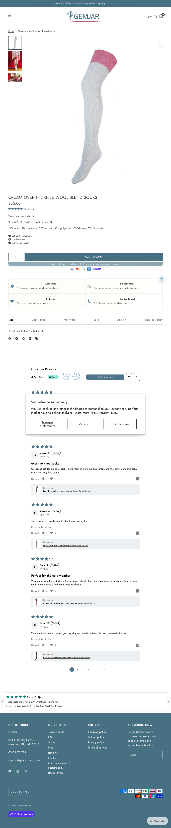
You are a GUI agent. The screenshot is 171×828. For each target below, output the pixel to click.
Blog (50, 747)
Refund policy (96, 737)
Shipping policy (97, 732)
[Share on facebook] (138, 479)
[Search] (155, 16)
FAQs (51, 737)
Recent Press (55, 773)
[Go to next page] (105, 669)
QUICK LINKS (57, 725)
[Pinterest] (24, 339)
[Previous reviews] (3, 701)
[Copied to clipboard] (37, 339)
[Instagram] (20, 771)
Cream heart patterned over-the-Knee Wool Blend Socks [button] (69, 603)
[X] (17, 339)
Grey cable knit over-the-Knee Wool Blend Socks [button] (65, 545)
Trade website (56, 732)
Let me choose (120, 424)
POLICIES (94, 725)
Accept (83, 424)
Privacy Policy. (108, 412)
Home (11, 31)
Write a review (105, 377)
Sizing (51, 742)
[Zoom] (162, 43)
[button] (15, 208)
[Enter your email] (159, 755)
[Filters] (129, 377)
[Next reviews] (168, 701)
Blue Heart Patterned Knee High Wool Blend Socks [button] (66, 657)
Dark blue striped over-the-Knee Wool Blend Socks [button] (66, 491)
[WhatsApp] (31, 339)
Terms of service (97, 747)
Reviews (53, 753)
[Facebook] (10, 339)
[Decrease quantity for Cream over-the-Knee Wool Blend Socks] (11, 257)
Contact (52, 758)
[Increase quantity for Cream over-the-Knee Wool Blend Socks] (20, 257)
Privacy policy (96, 742)
